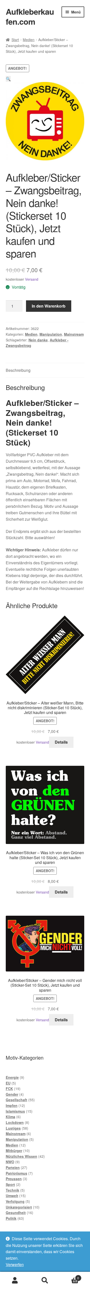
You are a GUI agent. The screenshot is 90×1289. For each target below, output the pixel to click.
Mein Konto (15, 1280)
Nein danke (38, 339)
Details (61, 742)
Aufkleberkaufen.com (30, 16)
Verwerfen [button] (15, 1264)
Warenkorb (69, 1276)
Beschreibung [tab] (18, 370)
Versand (31, 279)
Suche (45, 1280)
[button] (8, 79)
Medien (28, 39)
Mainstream (74, 334)
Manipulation (51, 334)
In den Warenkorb (49, 306)
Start (15, 39)
